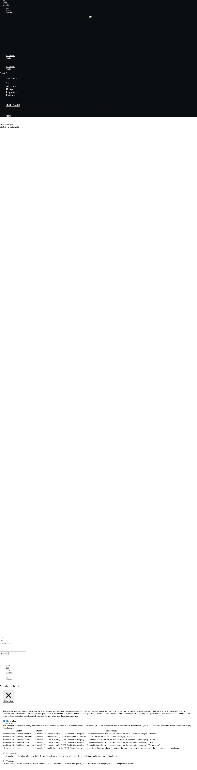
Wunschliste (10, 56)
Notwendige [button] (8, 718)
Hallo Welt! (13, 105)
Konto (8, 58)
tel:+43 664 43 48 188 (9, 633)
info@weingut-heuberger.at (11, 630)
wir (7, 667)
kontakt (6, 5)
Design (9, 89)
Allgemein (11, 86)
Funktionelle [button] (8, 751)
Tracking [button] (6, 758)
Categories (11, 77)
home (8, 665)
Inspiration (11, 92)
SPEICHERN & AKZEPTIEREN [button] (17, 766)
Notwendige (11, 721)
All (7, 83)
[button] (98, 1)
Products (10, 95)
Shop (5, 3)
